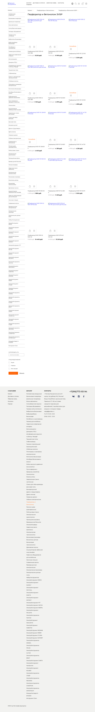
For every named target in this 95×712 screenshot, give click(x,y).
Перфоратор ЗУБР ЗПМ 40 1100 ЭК (56, 236)
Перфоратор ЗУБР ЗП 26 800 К (56, 145)
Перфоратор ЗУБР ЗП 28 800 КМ (56, 98)
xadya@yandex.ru (49, 411)
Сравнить (34, 47)
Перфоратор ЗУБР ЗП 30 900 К (77, 100)
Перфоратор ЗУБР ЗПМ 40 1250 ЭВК (35, 52)
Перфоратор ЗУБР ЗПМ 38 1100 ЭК (56, 52)
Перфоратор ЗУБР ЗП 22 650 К (56, 191)
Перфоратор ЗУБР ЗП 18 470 (77, 191)
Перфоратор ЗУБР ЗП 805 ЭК (36, 191)
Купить (30, 47)
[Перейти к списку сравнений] (79, 4)
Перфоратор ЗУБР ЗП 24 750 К (77, 145)
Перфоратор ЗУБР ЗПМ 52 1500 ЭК (35, 236)
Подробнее (72, 46)
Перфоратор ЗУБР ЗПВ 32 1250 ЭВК (35, 98)
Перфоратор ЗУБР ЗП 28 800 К (36, 147)
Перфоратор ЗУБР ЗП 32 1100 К (77, 54)
